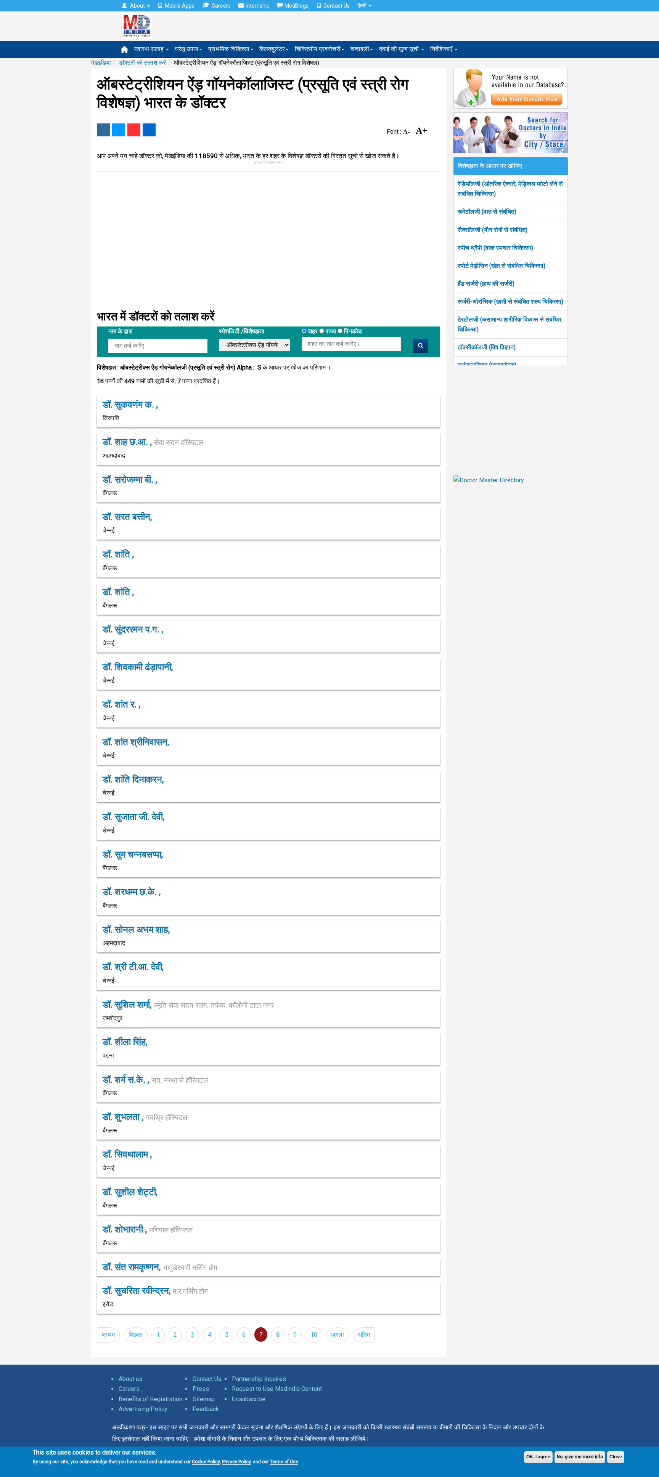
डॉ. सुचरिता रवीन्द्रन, (155, 1290)
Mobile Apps (179, 6)
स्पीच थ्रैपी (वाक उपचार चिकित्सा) (495, 247)
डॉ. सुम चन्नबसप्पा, (133, 854)
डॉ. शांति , (118, 554)
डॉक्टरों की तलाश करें (142, 62)
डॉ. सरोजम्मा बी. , (130, 479)
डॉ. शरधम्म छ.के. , (132, 892)
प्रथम (108, 1334)
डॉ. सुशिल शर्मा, (188, 1004)
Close (615, 1456)
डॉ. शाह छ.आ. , (153, 442)
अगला (337, 1334)
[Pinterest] (133, 129)
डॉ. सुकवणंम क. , (130, 404)
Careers (221, 6)
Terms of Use (284, 1461)
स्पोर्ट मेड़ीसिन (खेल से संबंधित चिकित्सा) (501, 265)
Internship (258, 6)
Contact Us (336, 6)
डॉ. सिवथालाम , (127, 1154)
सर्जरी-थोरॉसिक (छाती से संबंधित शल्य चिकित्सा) (510, 301)
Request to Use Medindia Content (277, 1388)
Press (201, 1388)
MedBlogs (296, 6)
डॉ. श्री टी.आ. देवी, (133, 967)
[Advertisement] (265, 228)
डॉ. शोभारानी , (148, 1229)
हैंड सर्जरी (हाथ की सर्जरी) (486, 283)
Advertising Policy (143, 1409)
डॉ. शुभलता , (145, 1117)
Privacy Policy (236, 1461)
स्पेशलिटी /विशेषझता (241, 331)
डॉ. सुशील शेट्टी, (130, 1192)
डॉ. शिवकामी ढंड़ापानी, (138, 667)
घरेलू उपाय (186, 49)
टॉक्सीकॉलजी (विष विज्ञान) (487, 347)
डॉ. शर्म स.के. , (155, 1079)
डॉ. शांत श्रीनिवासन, (136, 742)
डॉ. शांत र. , (121, 704)
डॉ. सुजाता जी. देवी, (133, 816)
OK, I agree (538, 1456)
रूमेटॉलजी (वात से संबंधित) (487, 211)
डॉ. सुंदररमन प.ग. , (133, 629)
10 (313, 1334)
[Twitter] (118, 129)
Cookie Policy (206, 1461)
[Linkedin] (149, 129)
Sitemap (204, 1399)
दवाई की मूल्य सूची (399, 49)
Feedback (206, 1409)
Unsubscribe (248, 1399)
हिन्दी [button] (362, 6)
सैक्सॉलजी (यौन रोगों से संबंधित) (492, 230)
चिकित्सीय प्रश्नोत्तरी (318, 49)
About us (130, 1379)
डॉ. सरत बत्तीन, (127, 517)
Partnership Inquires (259, 1379)
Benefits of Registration (150, 1399)
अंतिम (364, 1334)
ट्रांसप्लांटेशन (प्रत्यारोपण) (487, 365)
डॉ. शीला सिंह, (125, 1042)
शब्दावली (359, 49)
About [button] (137, 6)
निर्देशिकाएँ (442, 49)
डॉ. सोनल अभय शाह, (136, 929)
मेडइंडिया (101, 62)
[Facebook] (103, 129)
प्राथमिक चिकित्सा (228, 49)
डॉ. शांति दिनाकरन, (133, 779)
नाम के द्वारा (120, 331)
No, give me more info (580, 1456)
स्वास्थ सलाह (149, 49)
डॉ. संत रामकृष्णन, (160, 1267)
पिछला (136, 1334)
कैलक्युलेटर (272, 49)
